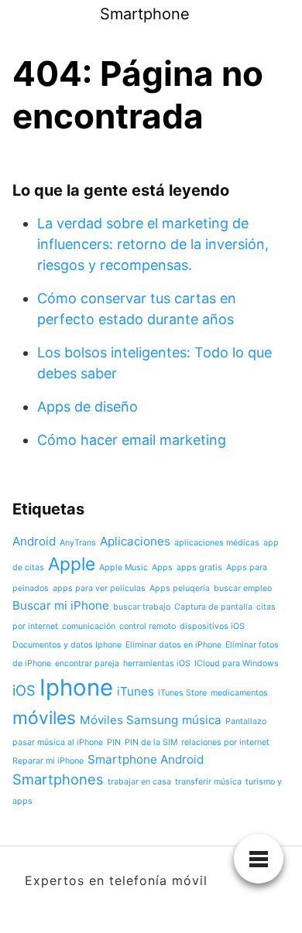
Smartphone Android (146, 759)
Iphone (76, 687)
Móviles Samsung (129, 720)
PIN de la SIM (151, 742)
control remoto (147, 626)
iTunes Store (182, 693)
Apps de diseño (87, 406)
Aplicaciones (135, 541)
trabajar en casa (139, 782)
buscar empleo (243, 588)
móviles (44, 717)
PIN (114, 742)
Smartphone (145, 14)
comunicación (88, 626)
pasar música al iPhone (57, 742)
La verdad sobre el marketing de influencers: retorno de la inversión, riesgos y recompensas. (153, 244)
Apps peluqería (179, 588)
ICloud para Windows (236, 663)
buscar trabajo (141, 607)
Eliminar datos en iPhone (173, 645)
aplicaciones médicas (216, 543)
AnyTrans (78, 543)
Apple (71, 563)
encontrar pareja (87, 663)
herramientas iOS (156, 663)
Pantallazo (245, 721)
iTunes (135, 691)
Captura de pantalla (213, 607)
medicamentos (239, 693)
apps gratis (199, 567)
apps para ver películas (99, 588)
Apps (162, 567)
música (201, 720)
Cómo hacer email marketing (131, 440)
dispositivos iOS (212, 626)
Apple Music (123, 567)
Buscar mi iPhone (60, 605)
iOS (24, 690)
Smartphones (58, 779)
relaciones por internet (225, 742)
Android (34, 541)
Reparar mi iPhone (48, 761)
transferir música (208, 782)
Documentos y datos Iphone (67, 645)
